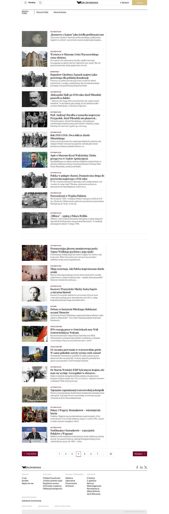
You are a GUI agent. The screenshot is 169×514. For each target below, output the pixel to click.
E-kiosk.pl (91, 478)
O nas (24, 478)
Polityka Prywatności (51, 478)
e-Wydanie (124, 3)
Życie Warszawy (93, 494)
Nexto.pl (90, 483)
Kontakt (25, 481)
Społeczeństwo (56, 326)
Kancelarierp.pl (93, 489)
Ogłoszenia (70, 481)
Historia (53, 306)
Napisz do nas (28, 483)
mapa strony (27, 506)
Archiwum (69, 486)
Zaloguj (140, 3)
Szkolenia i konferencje (31, 501)
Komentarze (54, 72)
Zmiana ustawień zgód (52, 481)
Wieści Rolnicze (93, 491)
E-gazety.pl (91, 481)
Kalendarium (43, 506)
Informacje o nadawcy (52, 486)
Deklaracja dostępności (52, 489)
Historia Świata (60, 12)
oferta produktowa (63, 506)
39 (111, 454)
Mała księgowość (94, 486)
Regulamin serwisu (51, 483)
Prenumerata (71, 483)
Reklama (69, 478)
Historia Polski (42, 12)
